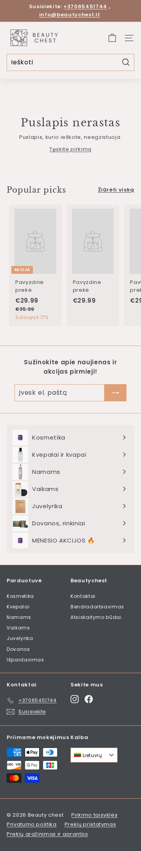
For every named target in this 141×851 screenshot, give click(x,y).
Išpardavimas (25, 659)
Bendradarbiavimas (97, 606)
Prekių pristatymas (90, 824)
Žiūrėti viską (116, 189)
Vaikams (18, 627)
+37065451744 (85, 6)
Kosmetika (20, 596)
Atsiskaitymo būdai (96, 617)
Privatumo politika (32, 824)
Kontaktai (83, 596)
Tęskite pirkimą (70, 149)
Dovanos (18, 649)
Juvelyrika (20, 638)
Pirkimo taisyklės (94, 815)
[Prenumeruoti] (116, 392)
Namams (19, 617)
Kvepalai (18, 606)
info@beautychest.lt (69, 14)
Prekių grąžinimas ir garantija (47, 834)
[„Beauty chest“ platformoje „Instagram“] (74, 699)
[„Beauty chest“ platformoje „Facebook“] (89, 699)
